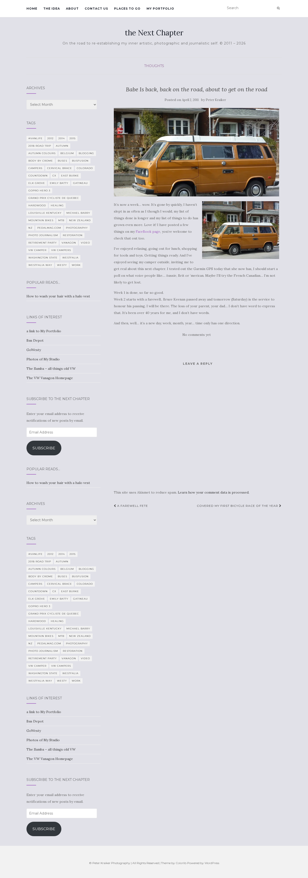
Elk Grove (36, 183)
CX (54, 175)
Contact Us (96, 8)
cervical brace (59, 168)
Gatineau (80, 183)
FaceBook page (148, 231)
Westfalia (70, 257)
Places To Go (127, 8)
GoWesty (33, 350)
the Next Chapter (154, 32)
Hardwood (37, 205)
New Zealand (80, 220)
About (72, 8)
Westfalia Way (40, 265)
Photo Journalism (43, 235)
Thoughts (154, 66)
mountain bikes (40, 220)
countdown (38, 175)
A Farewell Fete (132, 506)
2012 (50, 138)
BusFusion (80, 160)
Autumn (62, 145)
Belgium (67, 153)
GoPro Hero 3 (39, 190)
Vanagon (69, 242)
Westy (62, 265)
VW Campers (61, 250)
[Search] (278, 8)
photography (77, 227)
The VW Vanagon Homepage (49, 378)
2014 (61, 138)
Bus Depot (35, 340)
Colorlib (181, 863)
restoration (73, 235)
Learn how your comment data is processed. (213, 492)
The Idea (51, 8)
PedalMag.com (49, 227)
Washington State (43, 257)
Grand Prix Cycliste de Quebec (53, 198)
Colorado (85, 168)
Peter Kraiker (216, 100)
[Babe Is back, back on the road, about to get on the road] (196, 152)
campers (35, 168)
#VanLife (35, 138)
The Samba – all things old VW (51, 368)
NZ (30, 227)
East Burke (70, 175)
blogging (86, 153)
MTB (61, 220)
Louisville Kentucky (45, 212)
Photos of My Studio (43, 359)
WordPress (212, 863)
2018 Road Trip (39, 145)
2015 (73, 138)
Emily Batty (59, 183)
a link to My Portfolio (43, 331)
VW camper (37, 250)
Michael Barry (78, 212)
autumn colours (42, 153)
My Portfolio (160, 8)
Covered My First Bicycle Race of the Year (238, 506)
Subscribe (43, 448)
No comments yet (196, 334)
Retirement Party (42, 242)
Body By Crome (40, 160)
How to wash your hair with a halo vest (58, 296)
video (85, 242)
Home (31, 8)
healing (57, 205)
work (76, 265)
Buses (62, 160)
